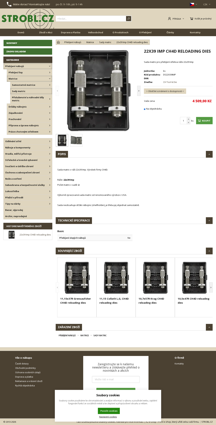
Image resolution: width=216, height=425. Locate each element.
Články (170, 32)
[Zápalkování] (49, 113)
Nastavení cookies (108, 416)
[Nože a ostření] (49, 179)
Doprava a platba (24, 376)
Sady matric (99, 335)
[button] (62, 90)
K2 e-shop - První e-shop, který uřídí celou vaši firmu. (172, 421)
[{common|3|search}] (128, 18)
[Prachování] (49, 119)
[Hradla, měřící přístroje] (49, 154)
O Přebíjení (145, 32)
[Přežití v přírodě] (49, 197)
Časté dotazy (22, 363)
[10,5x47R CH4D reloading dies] (194, 278)
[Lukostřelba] (49, 191)
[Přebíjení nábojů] (49, 66)
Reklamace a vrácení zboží (28, 381)
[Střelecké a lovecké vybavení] (49, 160)
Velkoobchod (95, 32)
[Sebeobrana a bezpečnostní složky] (49, 185)
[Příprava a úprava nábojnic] (49, 125)
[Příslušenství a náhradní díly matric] (49, 99)
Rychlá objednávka (25, 385)
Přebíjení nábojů (67, 335)
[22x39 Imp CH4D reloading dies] (98, 90)
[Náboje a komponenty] (49, 147)
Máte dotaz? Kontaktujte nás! (31, 4)
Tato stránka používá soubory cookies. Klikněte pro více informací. (110, 421)
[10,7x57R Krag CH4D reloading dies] (155, 278)
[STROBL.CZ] (28, 18)
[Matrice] (49, 78)
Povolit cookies (108, 410)
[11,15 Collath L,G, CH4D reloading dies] (116, 278)
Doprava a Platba (70, 32)
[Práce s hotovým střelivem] (49, 131)
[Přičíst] (188, 119)
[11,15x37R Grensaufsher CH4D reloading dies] (77, 278)
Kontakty (195, 32)
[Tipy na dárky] (49, 204)
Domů (21, 32)
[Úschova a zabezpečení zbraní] (49, 172)
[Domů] (58, 42)
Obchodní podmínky (25, 367)
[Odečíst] (188, 122)
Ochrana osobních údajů (27, 372)
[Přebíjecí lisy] (49, 72)
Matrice (84, 335)
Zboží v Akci (45, 32)
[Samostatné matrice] (49, 85)
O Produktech (120, 32)
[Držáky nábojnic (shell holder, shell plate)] (49, 106)
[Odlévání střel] (49, 141)
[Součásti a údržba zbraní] (49, 166)
